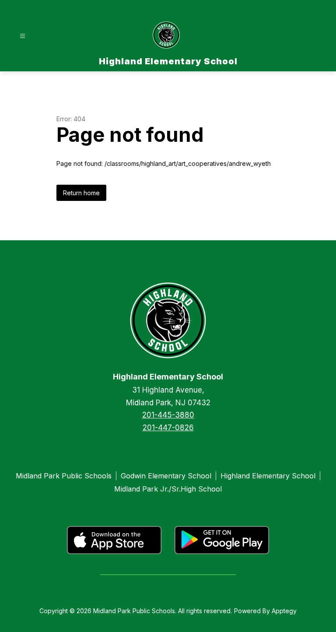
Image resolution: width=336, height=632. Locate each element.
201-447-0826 (168, 427)
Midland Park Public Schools (64, 475)
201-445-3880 (168, 415)
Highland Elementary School (267, 475)
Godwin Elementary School (166, 475)
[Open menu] (23, 36)
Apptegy (284, 610)
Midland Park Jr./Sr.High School (168, 489)
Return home (81, 193)
